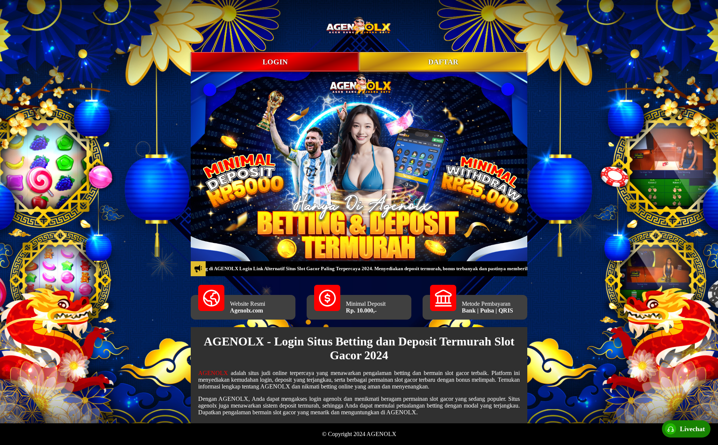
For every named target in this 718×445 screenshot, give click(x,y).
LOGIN (275, 62)
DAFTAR (443, 62)
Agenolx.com (246, 310)
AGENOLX (213, 373)
